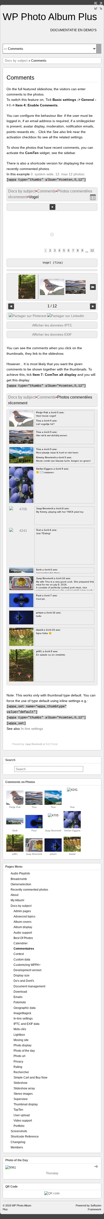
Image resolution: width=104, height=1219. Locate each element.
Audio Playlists (20, 873)
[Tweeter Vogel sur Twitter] (27, 316)
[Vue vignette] (93, 197)
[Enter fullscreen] (98, 6)
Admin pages (22, 911)
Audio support (23, 932)
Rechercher (21, 1072)
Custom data (22, 959)
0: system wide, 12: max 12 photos (57, 174)
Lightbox (19, 1034)
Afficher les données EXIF (52, 334)
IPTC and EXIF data (26, 1024)
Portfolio (19, 1126)
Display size (22, 975)
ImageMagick (22, 1013)
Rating (18, 1067)
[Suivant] (93, 306)
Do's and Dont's (24, 981)
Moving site (21, 1040)
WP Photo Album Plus (50, 16)
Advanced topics (24, 916)
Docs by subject (16, 60)
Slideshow (20, 1083)
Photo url (19, 1056)
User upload (22, 1115)
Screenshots (19, 1131)
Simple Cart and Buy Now (30, 1077)
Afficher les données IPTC (52, 325)
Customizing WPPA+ (27, 965)
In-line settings (32, 729)
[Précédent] (11, 306)
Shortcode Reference (25, 1136)
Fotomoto (20, 1002)
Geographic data (25, 1008)
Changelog (18, 1142)
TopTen (18, 1109)
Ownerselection (21, 884)
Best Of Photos (23, 938)
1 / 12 (52, 306)
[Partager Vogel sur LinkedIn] (65, 316)
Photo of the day (24, 1050)
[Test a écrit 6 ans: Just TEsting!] (72, 789)
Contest (19, 954)
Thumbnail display (26, 1104)
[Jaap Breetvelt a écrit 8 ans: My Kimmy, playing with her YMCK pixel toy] (53, 815)
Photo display (22, 1045)
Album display (23, 927)
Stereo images (23, 1093)
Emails (18, 997)
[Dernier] (93, 287)
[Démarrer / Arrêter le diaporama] (52, 207)
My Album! (17, 900)
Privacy (18, 1061)
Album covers (22, 921)
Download (20, 991)
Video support (23, 1120)
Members (17, 1147)
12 (92, 250)
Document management (29, 986)
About (14, 895)
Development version (28, 970)
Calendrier (21, 943)
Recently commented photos (29, 889)
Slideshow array (24, 1088)
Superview (21, 1099)
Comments (46, 191)
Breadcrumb (19, 879)
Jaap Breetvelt (33, 744)
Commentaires (24, 948)
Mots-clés (20, 1029)
